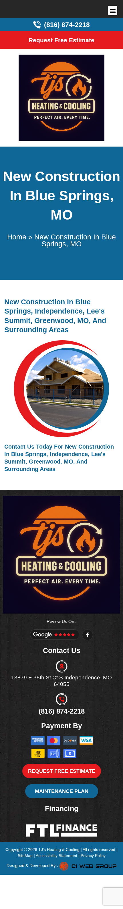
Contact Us (19, 446)
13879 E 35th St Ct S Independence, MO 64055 (61, 680)
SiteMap (25, 855)
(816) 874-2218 (62, 711)
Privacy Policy (93, 855)
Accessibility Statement (56, 855)
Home (16, 237)
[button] (112, 10)
